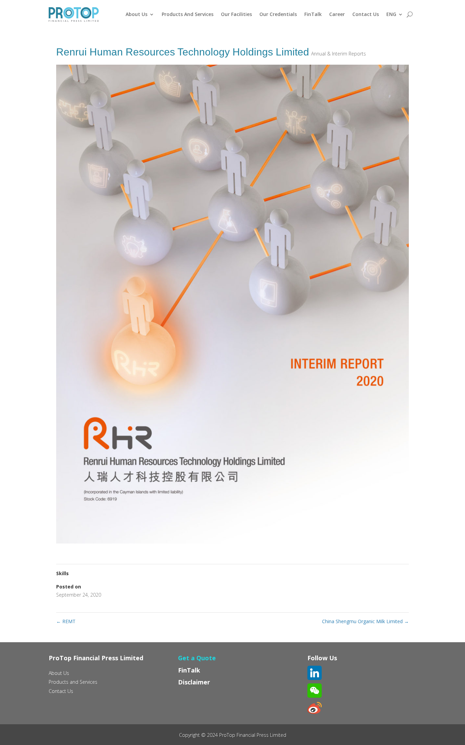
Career (337, 14)
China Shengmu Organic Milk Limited (365, 621)
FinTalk (313, 14)
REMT (66, 621)
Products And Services (187, 14)
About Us (136, 14)
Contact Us (365, 14)
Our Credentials (278, 14)
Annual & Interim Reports (338, 53)
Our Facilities (236, 14)
